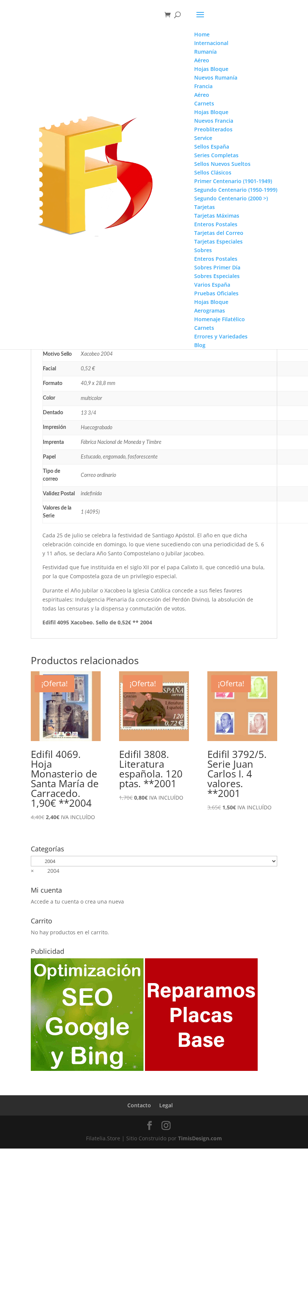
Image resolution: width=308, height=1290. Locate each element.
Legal (166, 1105)
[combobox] (45, 870)
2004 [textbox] (45, 870)
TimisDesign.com (200, 1138)
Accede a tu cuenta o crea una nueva (77, 901)
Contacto (139, 1105)
